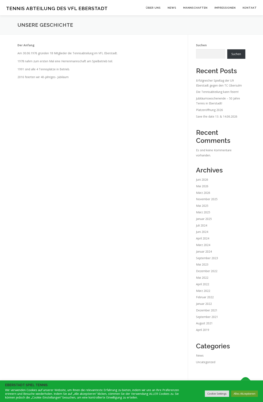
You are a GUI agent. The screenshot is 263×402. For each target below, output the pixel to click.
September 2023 (207, 258)
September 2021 (207, 317)
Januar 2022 (204, 304)
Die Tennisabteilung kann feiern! (217, 92)
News (172, 7)
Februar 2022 (205, 297)
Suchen (201, 45)
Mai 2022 (202, 278)
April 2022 (202, 284)
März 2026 (203, 193)
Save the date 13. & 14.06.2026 (216, 116)
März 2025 (203, 212)
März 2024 (203, 245)
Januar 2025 (204, 219)
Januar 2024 (204, 251)
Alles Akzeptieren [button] (244, 393)
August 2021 (204, 323)
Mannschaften (195, 7)
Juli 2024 (201, 225)
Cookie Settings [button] (217, 393)
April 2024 (202, 238)
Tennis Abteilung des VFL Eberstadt (57, 8)
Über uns (153, 7)
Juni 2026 (202, 179)
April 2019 (202, 330)
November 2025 (207, 199)
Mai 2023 (202, 264)
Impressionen (225, 7)
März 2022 (203, 291)
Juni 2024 (202, 232)
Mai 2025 (202, 206)
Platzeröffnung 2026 (209, 110)
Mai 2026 (202, 186)
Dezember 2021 (206, 310)
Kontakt (250, 7)
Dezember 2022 (206, 271)
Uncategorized (205, 362)
